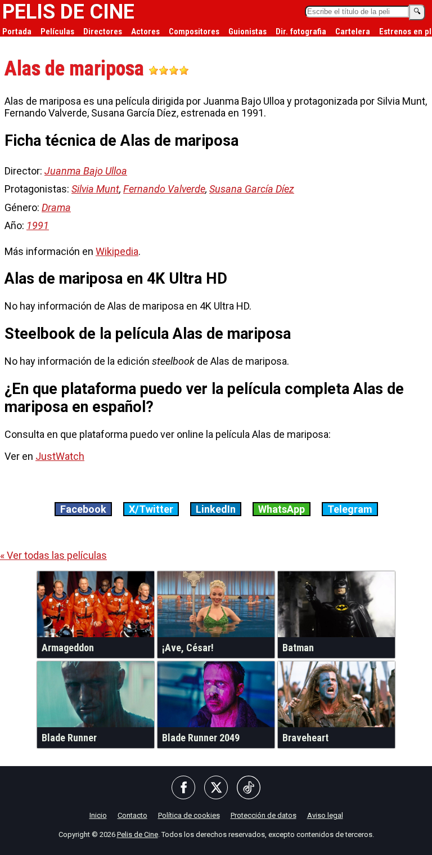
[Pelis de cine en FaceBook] (183, 788)
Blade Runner (69, 738)
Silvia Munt (95, 189)
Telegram (349, 509)
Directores (102, 31)
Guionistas (247, 31)
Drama (56, 207)
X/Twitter (151, 509)
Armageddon (68, 647)
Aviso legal (325, 815)
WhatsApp (281, 509)
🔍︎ (417, 11)
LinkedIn (216, 509)
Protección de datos (263, 815)
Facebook (83, 509)
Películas (57, 31)
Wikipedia (117, 251)
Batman (298, 647)
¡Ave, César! (188, 647)
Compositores (194, 31)
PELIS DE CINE (68, 12)
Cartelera (352, 31)
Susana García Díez (251, 189)
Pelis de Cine (137, 834)
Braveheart (305, 738)
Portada (17, 31)
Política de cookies (189, 815)
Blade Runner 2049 (201, 738)
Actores (145, 31)
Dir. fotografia (301, 31)
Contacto (132, 815)
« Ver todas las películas (53, 555)
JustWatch (59, 456)
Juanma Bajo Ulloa (85, 171)
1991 (37, 225)
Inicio (98, 815)
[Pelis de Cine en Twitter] (216, 788)
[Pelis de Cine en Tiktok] (248, 788)
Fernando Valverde (164, 189)
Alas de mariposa (76, 68)
